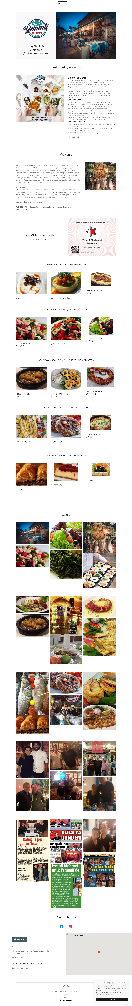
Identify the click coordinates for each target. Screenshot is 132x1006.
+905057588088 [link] (17, 957)
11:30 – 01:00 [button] (24, 968)
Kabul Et (112, 999)
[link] (36, 29)
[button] (28, 968)
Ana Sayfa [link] (62, 3)
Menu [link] (71, 3)
